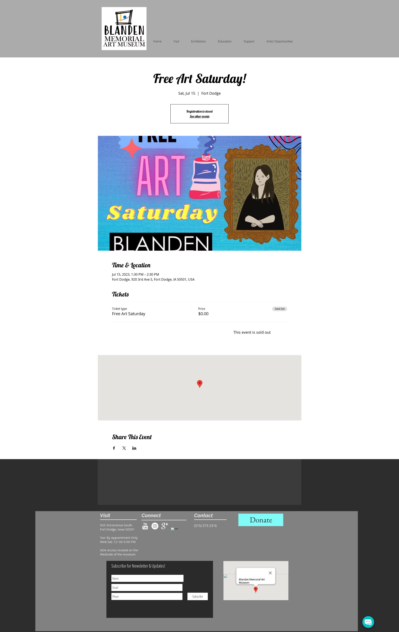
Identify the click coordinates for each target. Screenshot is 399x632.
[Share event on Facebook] (114, 448)
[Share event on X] (124, 448)
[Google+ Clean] (164, 526)
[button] (227, 41)
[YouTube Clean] (145, 526)
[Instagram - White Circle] (154, 526)
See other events (199, 116)
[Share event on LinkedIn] (134, 448)
